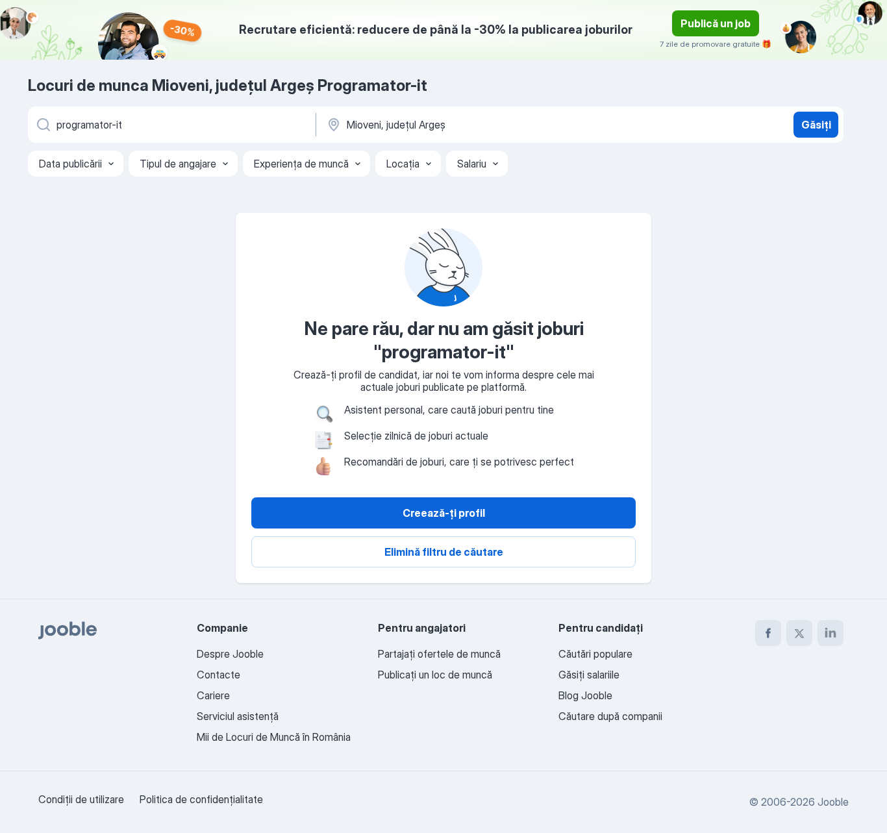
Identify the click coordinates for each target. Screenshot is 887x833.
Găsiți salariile (588, 674)
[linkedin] (830, 633)
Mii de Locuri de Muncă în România (274, 736)
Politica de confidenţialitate (201, 799)
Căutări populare (595, 653)
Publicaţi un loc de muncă (435, 674)
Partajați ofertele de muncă (439, 653)
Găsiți (816, 124)
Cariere (213, 695)
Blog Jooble (585, 695)
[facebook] (768, 633)
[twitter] (799, 633)
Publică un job (716, 23)
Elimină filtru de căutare (443, 551)
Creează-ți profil (444, 512)
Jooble (833, 801)
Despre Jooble (230, 653)
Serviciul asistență (238, 716)
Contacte (218, 674)
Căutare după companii (610, 716)
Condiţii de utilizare (81, 799)
